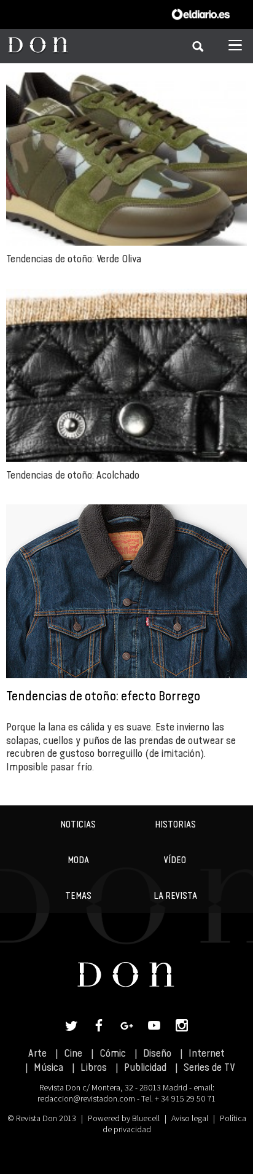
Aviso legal (189, 1118)
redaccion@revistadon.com (86, 1098)
